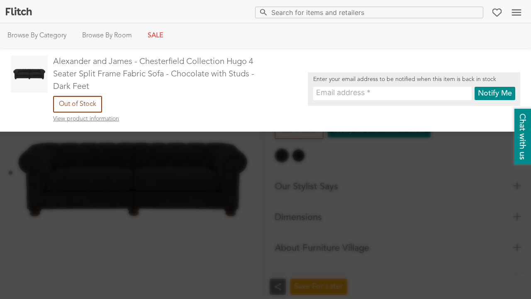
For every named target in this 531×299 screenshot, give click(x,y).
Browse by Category (36, 35)
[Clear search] (475, 12)
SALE (155, 35)
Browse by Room (107, 35)
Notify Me (495, 93)
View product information (86, 119)
